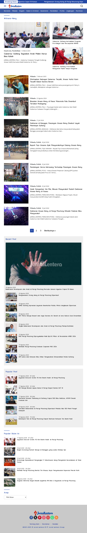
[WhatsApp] (52, 518)
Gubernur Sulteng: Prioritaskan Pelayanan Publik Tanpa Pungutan (65, 67)
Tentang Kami (34, 524)
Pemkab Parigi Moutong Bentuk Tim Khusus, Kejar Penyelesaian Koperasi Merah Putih (48, 470)
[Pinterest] (39, 518)
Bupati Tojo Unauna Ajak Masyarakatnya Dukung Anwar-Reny (55, 145)
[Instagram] (44, 518)
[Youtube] (48, 518)
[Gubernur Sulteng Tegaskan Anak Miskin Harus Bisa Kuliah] (27, 35)
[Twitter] (35, 518)
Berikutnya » (50, 230)
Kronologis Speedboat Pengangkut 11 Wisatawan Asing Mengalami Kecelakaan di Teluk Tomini (49, 461)
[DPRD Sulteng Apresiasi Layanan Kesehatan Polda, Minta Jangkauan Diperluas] (11, 307)
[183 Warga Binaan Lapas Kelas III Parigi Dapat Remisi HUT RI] (11, 389)
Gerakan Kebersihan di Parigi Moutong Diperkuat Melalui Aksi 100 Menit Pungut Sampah (48, 409)
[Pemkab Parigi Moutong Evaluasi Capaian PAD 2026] (11, 348)
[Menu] (5, 6)
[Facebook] (31, 518)
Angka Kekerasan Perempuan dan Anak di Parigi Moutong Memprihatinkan (46, 326)
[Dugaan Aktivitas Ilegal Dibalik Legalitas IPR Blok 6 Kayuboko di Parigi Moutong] (9, 482)
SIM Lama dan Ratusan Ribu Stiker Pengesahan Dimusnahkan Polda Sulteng (46, 357)
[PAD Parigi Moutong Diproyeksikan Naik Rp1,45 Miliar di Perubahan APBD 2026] (11, 338)
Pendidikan (16, 51)
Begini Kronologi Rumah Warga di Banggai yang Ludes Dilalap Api (41, 450)
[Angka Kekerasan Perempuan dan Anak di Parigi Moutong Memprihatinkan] (11, 328)
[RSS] (56, 518)
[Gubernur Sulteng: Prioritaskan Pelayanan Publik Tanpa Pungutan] (68, 55)
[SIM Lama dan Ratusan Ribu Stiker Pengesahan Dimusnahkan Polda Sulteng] (11, 358)
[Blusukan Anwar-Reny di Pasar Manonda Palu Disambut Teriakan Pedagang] (16, 106)
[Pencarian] (81, 6)
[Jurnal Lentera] (15, 6)
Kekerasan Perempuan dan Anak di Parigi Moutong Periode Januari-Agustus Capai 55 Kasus (40, 289)
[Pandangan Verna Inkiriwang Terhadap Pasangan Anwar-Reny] (16, 172)
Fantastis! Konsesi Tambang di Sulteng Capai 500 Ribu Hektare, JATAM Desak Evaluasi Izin (47, 399)
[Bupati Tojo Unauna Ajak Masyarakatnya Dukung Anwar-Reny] (16, 150)
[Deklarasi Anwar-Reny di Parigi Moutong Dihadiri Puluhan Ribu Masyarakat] (16, 216)
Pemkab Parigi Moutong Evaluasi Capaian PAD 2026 (38, 346)
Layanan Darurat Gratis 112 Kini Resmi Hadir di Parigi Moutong (42, 378)
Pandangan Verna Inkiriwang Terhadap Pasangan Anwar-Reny (56, 167)
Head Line (7, 51)
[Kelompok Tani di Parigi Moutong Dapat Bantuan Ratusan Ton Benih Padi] (11, 420)
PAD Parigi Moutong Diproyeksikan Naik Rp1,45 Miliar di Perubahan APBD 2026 (47, 336)
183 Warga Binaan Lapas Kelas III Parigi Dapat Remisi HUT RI (41, 388)
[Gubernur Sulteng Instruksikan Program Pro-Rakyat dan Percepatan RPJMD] (68, 30)
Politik (38, 142)
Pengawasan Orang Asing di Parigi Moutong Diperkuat (54, 2)
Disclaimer (46, 524)
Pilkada (33, 76)
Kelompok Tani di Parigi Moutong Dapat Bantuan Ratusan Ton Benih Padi (45, 419)
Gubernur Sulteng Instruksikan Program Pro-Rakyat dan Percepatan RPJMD (67, 42)
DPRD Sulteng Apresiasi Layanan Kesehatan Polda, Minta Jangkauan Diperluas (47, 305)
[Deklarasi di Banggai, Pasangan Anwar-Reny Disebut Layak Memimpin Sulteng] (16, 128)
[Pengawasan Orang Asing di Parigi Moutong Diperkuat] (11, 297)
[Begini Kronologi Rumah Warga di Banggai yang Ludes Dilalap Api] (9, 451)
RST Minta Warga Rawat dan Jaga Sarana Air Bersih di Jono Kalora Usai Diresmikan (50, 316)
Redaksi (55, 524)
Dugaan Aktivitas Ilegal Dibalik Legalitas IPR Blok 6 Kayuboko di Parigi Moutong (46, 481)
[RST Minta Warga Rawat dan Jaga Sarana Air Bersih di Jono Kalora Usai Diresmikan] (11, 317)
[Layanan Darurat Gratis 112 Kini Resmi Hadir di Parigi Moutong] (11, 379)
